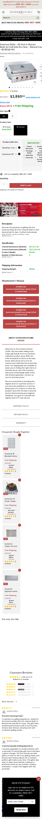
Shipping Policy (21, 406)
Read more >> (7, 236)
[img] (7, 708)
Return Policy (21, 414)
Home (2, 56)
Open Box (29, 155)
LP (12, 116)
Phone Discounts (29, 147)
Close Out (29, 158)
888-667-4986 (32, 22)
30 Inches (6, 128)
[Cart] (38, 12)
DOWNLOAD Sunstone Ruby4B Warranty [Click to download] (21, 323)
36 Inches (20, 127)
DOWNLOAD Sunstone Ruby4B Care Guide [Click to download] (21, 312)
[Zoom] (35, 82)
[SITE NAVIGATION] (3, 12)
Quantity (4, 178)
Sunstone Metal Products (10, 53)
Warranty (21, 423)
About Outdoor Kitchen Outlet (21, 339)
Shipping (3, 190)
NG (4, 116)
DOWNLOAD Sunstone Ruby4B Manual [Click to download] (21, 300)
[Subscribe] (32, 801)
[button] (5, 91)
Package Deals (29, 152)
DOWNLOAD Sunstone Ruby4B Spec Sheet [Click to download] (21, 289)
